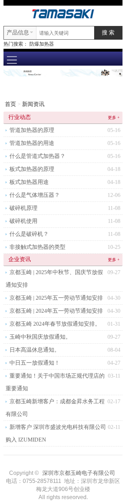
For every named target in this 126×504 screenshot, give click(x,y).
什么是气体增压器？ (34, 195)
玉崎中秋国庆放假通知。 (40, 337)
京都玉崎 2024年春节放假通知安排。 (54, 324)
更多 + (114, 117)
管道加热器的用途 (31, 143)
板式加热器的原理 (31, 169)
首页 (10, 104)
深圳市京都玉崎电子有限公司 (78, 473)
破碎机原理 (23, 208)
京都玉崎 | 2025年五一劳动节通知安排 (56, 298)
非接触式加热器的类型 (37, 247)
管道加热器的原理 (31, 130)
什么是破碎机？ (29, 234)
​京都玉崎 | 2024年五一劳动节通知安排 (56, 311)
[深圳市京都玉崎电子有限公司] (62, 13)
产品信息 (18, 32)
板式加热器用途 (29, 182)
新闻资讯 (33, 104)
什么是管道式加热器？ (37, 156)
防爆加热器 (41, 44)
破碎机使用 (23, 221)
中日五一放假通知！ (34, 363)
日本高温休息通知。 (34, 350)
